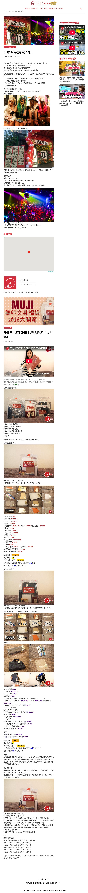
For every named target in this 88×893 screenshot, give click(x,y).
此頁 (17, 830)
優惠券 (33, 8)
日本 (16, 292)
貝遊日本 (16, 858)
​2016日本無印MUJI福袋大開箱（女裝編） (18, 852)
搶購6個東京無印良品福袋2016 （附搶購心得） (20, 840)
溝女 (36, 292)
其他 (50, 8)
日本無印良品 (34, 856)
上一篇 (29, 865)
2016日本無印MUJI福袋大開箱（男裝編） (18, 847)
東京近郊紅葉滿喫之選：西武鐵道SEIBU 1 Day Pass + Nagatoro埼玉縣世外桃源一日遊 (71, 80)
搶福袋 (19, 856)
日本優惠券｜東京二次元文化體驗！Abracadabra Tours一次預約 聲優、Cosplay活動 (71, 103)
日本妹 (20, 292)
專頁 (22, 814)
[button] (29, 252)
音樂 (55, 8)
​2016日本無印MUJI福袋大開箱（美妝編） (18, 850)
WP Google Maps (50, 271)
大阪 (41, 8)
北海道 (45, 8)
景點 (25, 292)
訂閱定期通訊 (37, 883)
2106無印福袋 (12, 856)
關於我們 (29, 883)
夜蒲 (12, 292)
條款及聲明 (53, 883)
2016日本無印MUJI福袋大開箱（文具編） (18, 843)
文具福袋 (26, 856)
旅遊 (10, 47)
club (8, 292)
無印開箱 (9, 858)
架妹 (32, 292)
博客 (5, 47)
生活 (10, 327)
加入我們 (46, 883)
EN (59, 883)
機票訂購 (60, 8)
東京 (37, 8)
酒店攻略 (27, 8)
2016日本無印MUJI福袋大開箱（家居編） (18, 845)
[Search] (81, 8)
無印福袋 (43, 856)
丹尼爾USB (8, 56)
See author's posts (27, 285)
